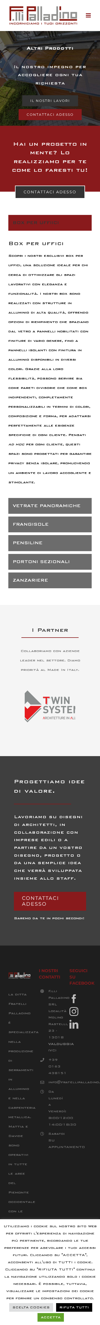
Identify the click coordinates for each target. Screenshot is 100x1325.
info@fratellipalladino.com (54, 1082)
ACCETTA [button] (51, 1317)
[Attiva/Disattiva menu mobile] (89, 15)
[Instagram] (73, 1011)
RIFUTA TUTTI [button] (74, 1307)
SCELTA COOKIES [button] (31, 1307)
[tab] (50, 223)
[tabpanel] (50, 365)
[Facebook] (73, 998)
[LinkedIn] (73, 1024)
